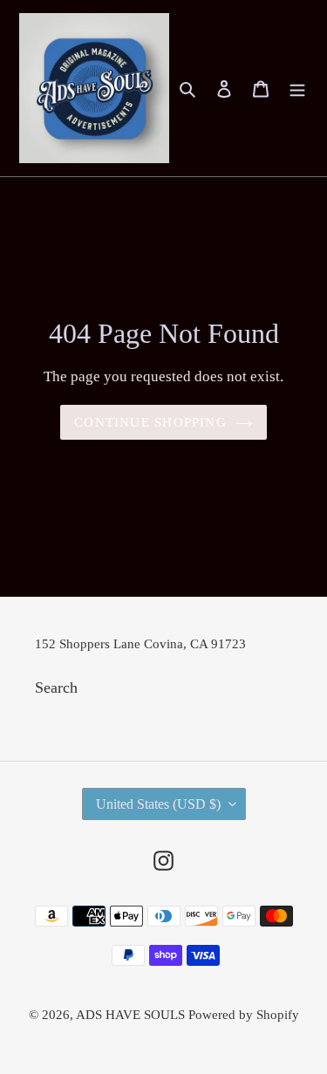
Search (56, 687)
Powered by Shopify (243, 1015)
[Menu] (297, 88)
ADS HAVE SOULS (132, 1015)
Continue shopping (150, 422)
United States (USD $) (158, 804)
